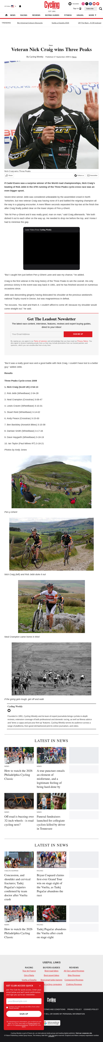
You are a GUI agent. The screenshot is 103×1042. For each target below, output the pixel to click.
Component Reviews (74, 980)
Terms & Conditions (21, 1025)
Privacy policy (74, 1009)
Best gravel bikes (51, 975)
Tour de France (29, 971)
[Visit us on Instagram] (83, 3)
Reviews (36, 15)
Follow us (80, 175)
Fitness (68, 15)
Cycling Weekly (36, 57)
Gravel (80, 15)
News (12, 15)
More (92, 15)
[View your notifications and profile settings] (20, 6)
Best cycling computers (51, 984)
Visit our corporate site (84, 1033)
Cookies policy (91, 1009)
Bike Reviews (74, 975)
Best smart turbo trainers (51, 980)
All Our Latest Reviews (74, 971)
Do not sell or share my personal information (61, 1014)
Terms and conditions (54, 1009)
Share (11, 175)
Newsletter (93, 175)
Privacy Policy (32, 1023)
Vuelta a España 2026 (60, 23)
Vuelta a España (29, 980)
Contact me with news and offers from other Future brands (24, 1007)
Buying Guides (52, 15)
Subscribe (90, 9)
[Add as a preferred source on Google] (51, 1023)
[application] (51, 248)
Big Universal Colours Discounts (30, 23)
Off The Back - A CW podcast (89, 23)
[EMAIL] (10, 710)
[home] (6, 15)
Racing (23, 15)
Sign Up (24, 1014)
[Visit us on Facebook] (90, 3)
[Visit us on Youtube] (94, 3)
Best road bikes (51, 971)
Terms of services (40, 341)
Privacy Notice (82, 341)
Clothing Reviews (74, 984)
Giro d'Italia (29, 975)
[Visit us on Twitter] (86, 3)
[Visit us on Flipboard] (97, 3)
